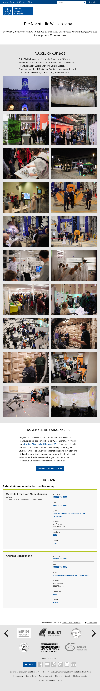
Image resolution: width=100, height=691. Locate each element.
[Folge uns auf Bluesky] (67, 664)
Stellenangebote (80, 676)
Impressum (18, 676)
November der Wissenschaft (50, 468)
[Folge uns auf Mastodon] (60, 664)
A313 (55, 543)
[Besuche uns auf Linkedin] (73, 664)
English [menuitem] (94, 2)
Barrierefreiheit (45, 676)
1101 (55, 535)
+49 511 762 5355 (60, 497)
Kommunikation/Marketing (71, 623)
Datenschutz (31, 676)
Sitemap (58, 676)
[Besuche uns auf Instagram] (53, 664)
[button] (6, 633)
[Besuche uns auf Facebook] (40, 664)
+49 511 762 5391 (60, 505)
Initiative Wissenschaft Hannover (38, 444)
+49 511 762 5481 (60, 558)
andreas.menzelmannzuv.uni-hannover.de (71, 575)
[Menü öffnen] (95, 11)
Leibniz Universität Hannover (28, 672)
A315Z (55, 602)
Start (84, 2)
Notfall (67, 676)
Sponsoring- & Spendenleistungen (50, 680)
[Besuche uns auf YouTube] (47, 664)
